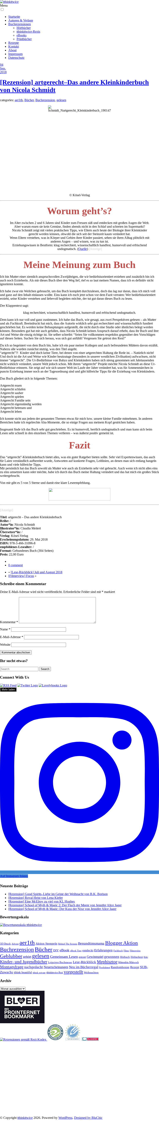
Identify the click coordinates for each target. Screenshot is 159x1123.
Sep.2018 (3, 70)
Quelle (82, 249)
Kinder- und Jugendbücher (23, 961)
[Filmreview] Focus (21, 576)
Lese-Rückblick (84, 962)
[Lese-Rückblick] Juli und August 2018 (36, 572)
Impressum (15, 54)
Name (5, 629)
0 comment (15, 565)
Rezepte (13, 42)
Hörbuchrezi (137, 957)
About (12, 50)
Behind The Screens (67, 944)
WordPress (65, 1117)
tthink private (39, 973)
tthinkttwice (25, 1117)
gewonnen (111, 957)
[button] (2, 9)
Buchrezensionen (19, 24)
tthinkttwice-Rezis (28, 31)
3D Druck (5, 943)
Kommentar (9, 622)
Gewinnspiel (95, 956)
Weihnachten (91, 972)
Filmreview (135, 950)
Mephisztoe (107, 961)
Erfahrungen (103, 950)
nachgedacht (33, 967)
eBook (64, 950)
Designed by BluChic (88, 1117)
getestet (82, 957)
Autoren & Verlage (20, 20)
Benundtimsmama (91, 943)
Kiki (146, 957)
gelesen (61, 100)
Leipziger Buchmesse (60, 962)
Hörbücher (24, 28)
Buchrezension (45, 100)
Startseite (14, 16)
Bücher (29, 100)
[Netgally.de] (55, 1039)
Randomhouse (120, 967)
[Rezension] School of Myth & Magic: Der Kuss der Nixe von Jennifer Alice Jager (62, 909)
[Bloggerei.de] (90, 1039)
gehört (27, 956)
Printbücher (24, 39)
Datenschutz (16, 57)
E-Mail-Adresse (11, 637)
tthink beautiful (23, 972)
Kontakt (13, 46)
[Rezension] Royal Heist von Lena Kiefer (35, 897)
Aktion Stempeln (46, 943)
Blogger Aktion (121, 943)
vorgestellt (73, 971)
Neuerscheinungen (56, 967)
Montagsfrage (11, 966)
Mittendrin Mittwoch (128, 962)
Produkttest (104, 967)
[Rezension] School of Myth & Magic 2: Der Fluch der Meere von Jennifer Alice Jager (65, 905)
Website (5, 644)
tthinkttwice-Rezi (54, 972)
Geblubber (11, 956)
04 (1, 64)
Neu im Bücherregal (83, 967)
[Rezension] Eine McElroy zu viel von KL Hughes (41, 901)
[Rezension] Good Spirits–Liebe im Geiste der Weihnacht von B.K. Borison (58, 894)
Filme (126, 950)
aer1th (19, 100)
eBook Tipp (76, 950)
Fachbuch (118, 951)
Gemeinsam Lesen (64, 957)
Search (45, 669)
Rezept (134, 967)
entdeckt (87, 950)
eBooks (21, 35)
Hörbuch (125, 956)
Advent (15, 944)
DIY (56, 950)
